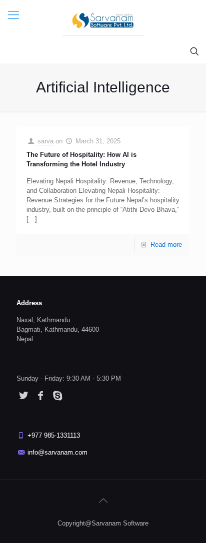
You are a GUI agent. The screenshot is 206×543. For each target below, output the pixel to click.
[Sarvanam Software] (103, 20)
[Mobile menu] (13, 14)
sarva (46, 141)
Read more (166, 244)
